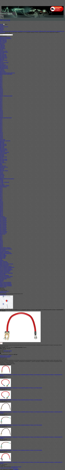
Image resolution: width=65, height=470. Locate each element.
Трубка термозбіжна (4, 275)
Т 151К (1, 183)
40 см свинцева (3, 224)
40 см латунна (3, 225)
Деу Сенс (2, 161)
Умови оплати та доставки (5, 355)
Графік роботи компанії (5, 356)
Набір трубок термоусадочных (6, 263)
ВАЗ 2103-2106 (3, 145)
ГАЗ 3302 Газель (3, 56)
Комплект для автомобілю (5, 38)
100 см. (1, 201)
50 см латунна (3, 228)
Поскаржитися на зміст (16, 466)
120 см (1, 91)
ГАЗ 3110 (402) (3, 54)
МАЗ (1, 163)
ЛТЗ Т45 (2, 176)
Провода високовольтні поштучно (7, 72)
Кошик (1, 24)
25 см (1, 76)
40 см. (1, 191)
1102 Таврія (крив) (4, 52)
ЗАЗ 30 (1, 49)
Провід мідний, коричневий (6, 74)
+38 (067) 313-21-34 (4, 291)
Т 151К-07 (2, 184)
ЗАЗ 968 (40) (2, 48)
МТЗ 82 (1, 179)
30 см (1, 77)
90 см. (1, 200)
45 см (1, 80)
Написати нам (3, 292)
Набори (1, 260)
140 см (1, 93)
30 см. (1, 189)
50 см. (1, 192)
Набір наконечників (4, 264)
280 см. (1, 210)
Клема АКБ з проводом (5, 140)
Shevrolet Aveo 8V (4, 67)
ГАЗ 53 (1, 172)
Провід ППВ (3, 256)
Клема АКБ (2, 139)
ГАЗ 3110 (2, 155)
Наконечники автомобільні (6, 248)
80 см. (1, 199)
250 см (1, 245)
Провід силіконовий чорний (6, 95)
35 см (1, 78)
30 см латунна (3, 221)
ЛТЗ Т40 (2, 177)
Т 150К (1, 181)
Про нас (1, 27)
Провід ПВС (2, 254)
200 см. (1, 207)
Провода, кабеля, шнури (5, 252)
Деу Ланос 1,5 (3, 162)
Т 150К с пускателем (4, 182)
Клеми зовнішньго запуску (6, 266)
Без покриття (3, 250)
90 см (1, 87)
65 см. (1, 195)
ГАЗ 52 (1, 61)
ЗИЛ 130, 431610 (3, 60)
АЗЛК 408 (2, 47)
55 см (1, 83)
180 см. (1, 206)
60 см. (1, 194)
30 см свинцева (3, 220)
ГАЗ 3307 (2, 63)
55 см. (1, 193)
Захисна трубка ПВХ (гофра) (6, 276)
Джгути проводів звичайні (6, 268)
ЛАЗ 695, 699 (3, 64)
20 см (1, 75)
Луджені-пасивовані (4, 251)
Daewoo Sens (3, 71)
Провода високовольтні (5, 37)
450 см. (1, 215)
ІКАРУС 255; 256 (4, 167)
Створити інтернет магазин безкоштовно (9, 467)
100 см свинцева (3, 231)
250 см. (1, 209)
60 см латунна (3, 230)
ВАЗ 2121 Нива (3, 41)
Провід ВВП (2, 258)
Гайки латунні (3, 286)
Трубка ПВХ (3, 274)
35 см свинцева (3, 222)
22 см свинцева (3, 217)
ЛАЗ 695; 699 (3, 166)
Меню (6, 24)
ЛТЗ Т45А (2, 175)
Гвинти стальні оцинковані (6, 284)
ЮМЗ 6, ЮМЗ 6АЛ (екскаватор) (7, 178)
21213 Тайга (2, 42)
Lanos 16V (2, 70)
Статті (1, 30)
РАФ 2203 (2, 59)
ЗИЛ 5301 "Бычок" (4, 170)
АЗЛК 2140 (2, 45)
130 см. (1, 204)
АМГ (1, 259)
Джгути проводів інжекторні (6, 269)
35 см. (1, 190)
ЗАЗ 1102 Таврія (3, 51)
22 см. (1, 187)
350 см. (1, 213)
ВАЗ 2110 (2, 147)
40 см (1, 79)
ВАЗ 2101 (2, 143)
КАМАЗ (2, 174)
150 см (1, 94)
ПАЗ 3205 (2, 168)
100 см (1, 88)
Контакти (2, 28)
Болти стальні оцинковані (5, 282)
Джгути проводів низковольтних (7, 267)
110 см (1, 90)
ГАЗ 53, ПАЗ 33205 (4, 62)
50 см (1, 82)
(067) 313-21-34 (5, 20)
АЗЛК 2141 (2, 46)
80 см (1, 86)
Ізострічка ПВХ (3, 278)
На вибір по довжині (4, 185)
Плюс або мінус (3, 186)
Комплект (2, 141)
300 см (1, 246)
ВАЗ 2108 (2, 146)
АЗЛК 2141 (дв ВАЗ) (4, 152)
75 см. (1, 198)
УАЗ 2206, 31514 (3, 57)
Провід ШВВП (3, 255)
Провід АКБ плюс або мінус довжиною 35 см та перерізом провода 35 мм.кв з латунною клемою (21, 399)
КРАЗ (1, 164)
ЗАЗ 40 (1, 157)
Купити (1, 350)
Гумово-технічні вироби (5, 270)
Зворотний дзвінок (8, 350)
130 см (1, 92)
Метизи (1, 281)
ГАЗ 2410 (2, 53)
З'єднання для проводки (5, 277)
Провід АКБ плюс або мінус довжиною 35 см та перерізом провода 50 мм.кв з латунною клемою (21, 387)
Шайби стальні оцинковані (6, 285)
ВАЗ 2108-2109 (3, 40)
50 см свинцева (3, 227)
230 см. (1, 208)
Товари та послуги (4, 26)
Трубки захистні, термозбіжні (6, 273)
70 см (1, 85)
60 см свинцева (3, 229)
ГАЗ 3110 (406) (3, 55)
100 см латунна (3, 232)
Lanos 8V (2, 69)
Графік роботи (3, 294)
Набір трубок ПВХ (4, 262)
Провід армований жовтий (6, 117)
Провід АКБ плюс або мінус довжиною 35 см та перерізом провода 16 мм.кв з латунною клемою (21, 450)
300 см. (1, 212)
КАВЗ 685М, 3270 (4, 65)
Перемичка (2, 216)
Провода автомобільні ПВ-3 (6, 253)
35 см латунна (3, 223)
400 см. (1, 214)
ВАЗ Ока (2, 44)
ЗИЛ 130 (2, 169)
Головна (2, 25)
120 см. (1, 202)
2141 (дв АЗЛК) (3, 153)
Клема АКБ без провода (5, 247)
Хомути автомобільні (4, 271)
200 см (1, 244)
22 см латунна (3, 218)
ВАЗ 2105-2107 (3, 144)
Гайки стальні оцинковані (5, 283)
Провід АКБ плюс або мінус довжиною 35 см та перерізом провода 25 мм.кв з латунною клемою (21, 424)
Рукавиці (2, 279)
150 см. (1, 205)
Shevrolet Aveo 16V (4, 68)
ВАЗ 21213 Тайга (3, 149)
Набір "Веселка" (3, 261)
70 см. (1, 197)
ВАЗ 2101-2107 (3, 39)
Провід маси (2, 233)
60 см (1, 84)
